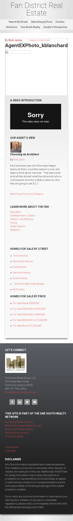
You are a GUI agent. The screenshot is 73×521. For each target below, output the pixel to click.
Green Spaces (17, 226)
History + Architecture (21, 219)
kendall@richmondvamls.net (20, 392)
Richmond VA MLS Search (19, 422)
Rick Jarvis (15, 40)
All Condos (18, 289)
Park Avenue (19, 267)
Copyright (10, 450)
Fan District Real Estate (37, 9)
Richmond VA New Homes (19, 429)
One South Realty (14, 436)
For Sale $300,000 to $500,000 (29, 308)
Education (15, 212)
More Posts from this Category (26, 194)
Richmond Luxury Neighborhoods (23, 425)
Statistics (15, 229)
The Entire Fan (20, 255)
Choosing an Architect (24, 154)
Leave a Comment (39, 40)
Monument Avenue (23, 261)
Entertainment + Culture (22, 215)
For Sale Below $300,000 (26, 303)
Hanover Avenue (21, 272)
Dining (13, 222)
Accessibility (12, 447)
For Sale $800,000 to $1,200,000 (30, 320)
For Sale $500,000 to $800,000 (29, 314)
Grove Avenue (20, 278)
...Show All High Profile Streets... (29, 283)
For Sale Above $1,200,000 (27, 325)
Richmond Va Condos (17, 432)
